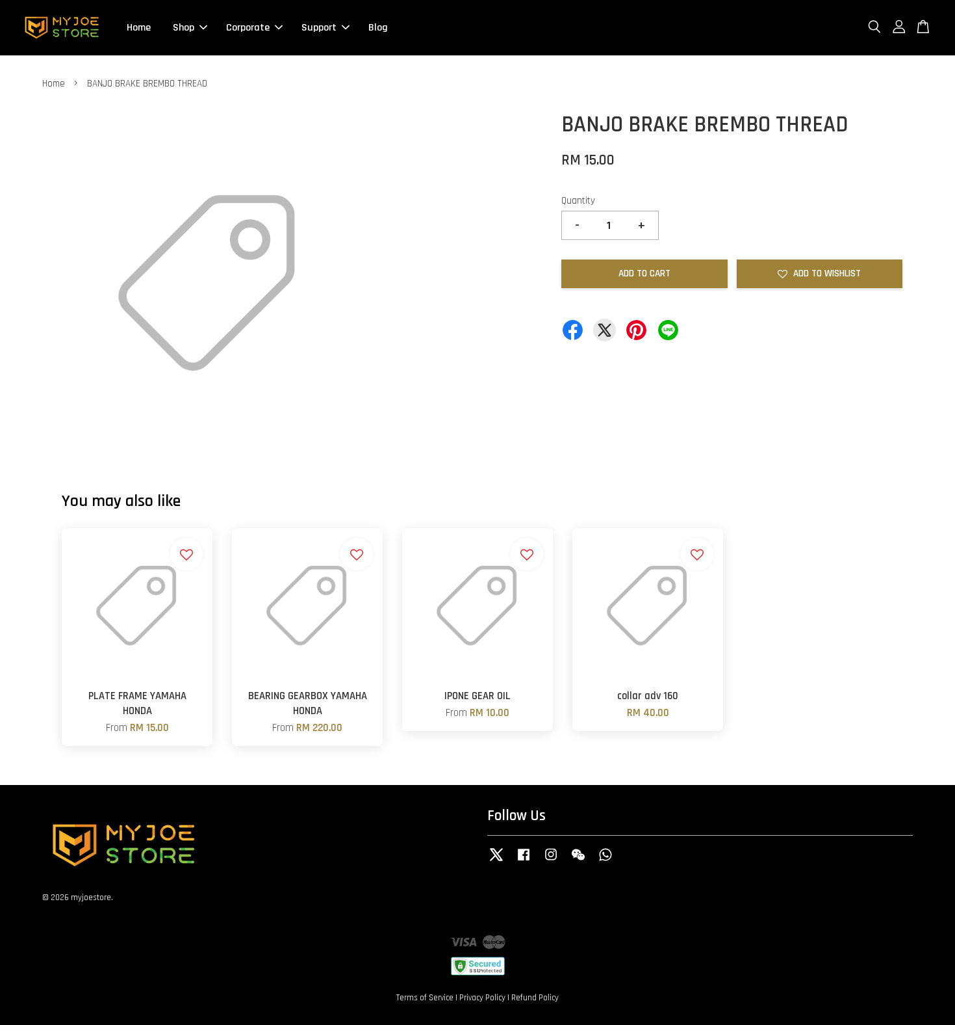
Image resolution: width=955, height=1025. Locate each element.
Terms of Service (424, 997)
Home (139, 27)
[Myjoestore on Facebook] (524, 861)
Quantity (578, 200)
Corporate (248, 27)
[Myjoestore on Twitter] (496, 861)
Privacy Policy (482, 997)
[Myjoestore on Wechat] (578, 861)
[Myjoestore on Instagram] (551, 861)
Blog (378, 27)
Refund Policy (535, 997)
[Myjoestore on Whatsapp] (605, 861)
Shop (183, 27)
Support (319, 27)
